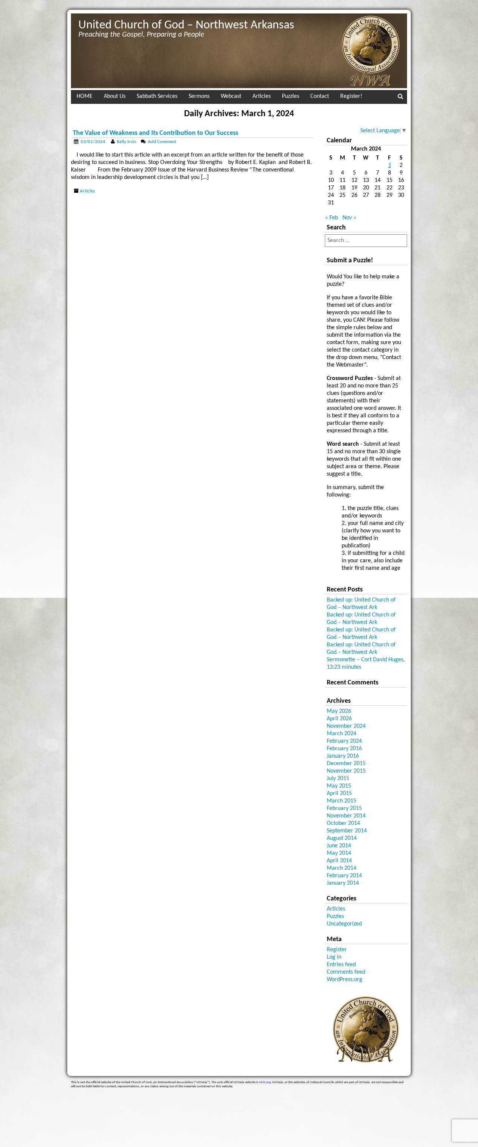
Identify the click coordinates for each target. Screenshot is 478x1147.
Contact (319, 96)
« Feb (331, 218)
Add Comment (162, 141)
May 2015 (339, 786)
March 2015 (341, 801)
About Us (114, 96)
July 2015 (338, 779)
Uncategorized (344, 924)
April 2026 (339, 719)
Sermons (199, 96)
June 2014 (339, 846)
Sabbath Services (157, 96)
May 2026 (339, 711)
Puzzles (290, 96)
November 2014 (346, 816)
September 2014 (347, 831)
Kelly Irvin (126, 141)
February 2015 (344, 808)
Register (337, 950)
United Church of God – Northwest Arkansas (186, 25)
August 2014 (342, 838)
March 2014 (341, 868)
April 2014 (339, 861)
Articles (261, 96)
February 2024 (344, 741)
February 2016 (344, 749)
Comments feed (346, 972)
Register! (351, 96)
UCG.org (265, 1082)
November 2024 (346, 726)
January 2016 (343, 756)
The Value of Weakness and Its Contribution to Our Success (155, 133)
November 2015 (346, 771)
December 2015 (346, 764)
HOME (85, 96)
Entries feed (341, 965)
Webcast (231, 96)
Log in (334, 957)
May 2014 (339, 853)
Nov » (349, 218)
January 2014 (343, 883)
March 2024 (341, 734)
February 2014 (344, 876)
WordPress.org (344, 980)
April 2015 (339, 794)
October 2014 (343, 823)
